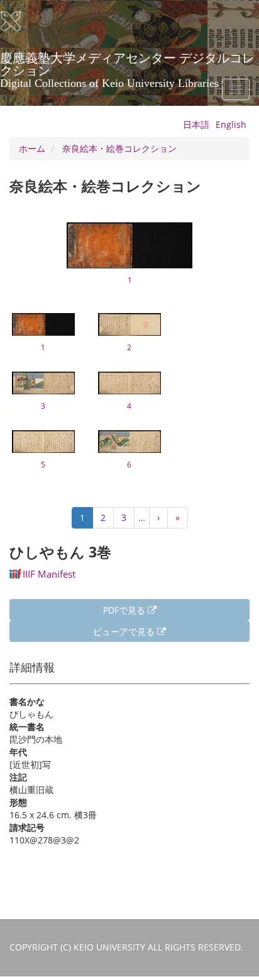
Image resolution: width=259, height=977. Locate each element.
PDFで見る (125, 610)
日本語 (196, 124)
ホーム (32, 148)
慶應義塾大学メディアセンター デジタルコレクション (127, 62)
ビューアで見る (125, 631)
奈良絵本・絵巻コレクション (119, 148)
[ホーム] (19, 21)
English (231, 124)
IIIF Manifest (49, 574)
